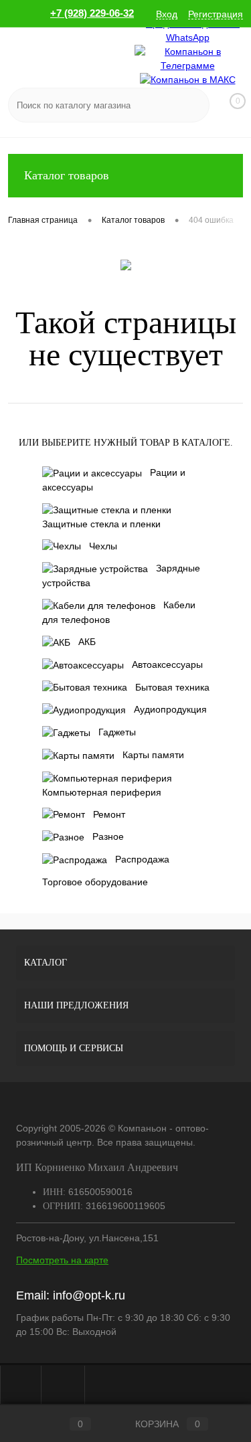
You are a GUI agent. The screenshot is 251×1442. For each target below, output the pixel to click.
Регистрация (215, 14)
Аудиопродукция (170, 709)
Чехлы (103, 546)
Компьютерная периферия (101, 792)
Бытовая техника (172, 687)
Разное (108, 836)
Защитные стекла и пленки (101, 524)
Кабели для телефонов (118, 612)
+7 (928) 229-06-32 (92, 13)
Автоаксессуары (167, 664)
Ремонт (109, 814)
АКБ (87, 641)
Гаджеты (117, 732)
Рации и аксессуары (113, 479)
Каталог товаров (66, 175)
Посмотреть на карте (62, 1260)
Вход (166, 14)
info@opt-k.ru (89, 1295)
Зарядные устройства (121, 575)
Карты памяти (153, 754)
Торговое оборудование (95, 882)
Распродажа (142, 859)
